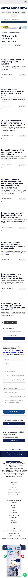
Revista (14, 487)
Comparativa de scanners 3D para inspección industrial (12, 62)
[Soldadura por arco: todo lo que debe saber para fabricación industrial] (14, 205)
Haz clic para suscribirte (14, 424)
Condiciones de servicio (14, 536)
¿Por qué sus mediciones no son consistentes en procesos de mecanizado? (13, 123)
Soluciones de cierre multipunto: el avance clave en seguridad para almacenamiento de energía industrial (12, 184)
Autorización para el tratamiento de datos (14, 531)
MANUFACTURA (14, 517)
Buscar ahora (14, 338)
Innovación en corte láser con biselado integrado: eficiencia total (12, 152)
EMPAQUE (14, 520)
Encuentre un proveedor (14, 492)
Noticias (14, 484)
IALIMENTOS (14, 505)
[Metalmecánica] (14, 7)
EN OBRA (14, 510)
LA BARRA (14, 503)
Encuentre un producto (14, 494)
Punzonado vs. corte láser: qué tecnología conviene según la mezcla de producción (13, 246)
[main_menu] (25, 2)
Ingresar (14, 15)
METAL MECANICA (14, 515)
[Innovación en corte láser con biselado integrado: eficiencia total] (14, 142)
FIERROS (14, 508)
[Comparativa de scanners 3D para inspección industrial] (14, 52)
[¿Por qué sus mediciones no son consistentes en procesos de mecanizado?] (14, 113)
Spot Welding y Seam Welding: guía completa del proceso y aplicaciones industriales (13, 307)
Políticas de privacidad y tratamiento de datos (14, 538)
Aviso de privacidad (14, 533)
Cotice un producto (14, 489)
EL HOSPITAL (14, 513)
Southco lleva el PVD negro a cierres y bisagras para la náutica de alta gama (12, 92)
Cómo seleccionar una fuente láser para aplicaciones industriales (12, 276)
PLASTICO (14, 522)
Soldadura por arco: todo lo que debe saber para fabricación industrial (12, 215)
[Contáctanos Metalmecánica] (5, 556)
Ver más (6, 69)
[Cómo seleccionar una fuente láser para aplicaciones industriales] (14, 267)
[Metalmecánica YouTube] (22, 556)
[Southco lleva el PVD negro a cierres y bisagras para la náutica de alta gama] (14, 82)
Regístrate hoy (14, 440)
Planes (23, 12)
